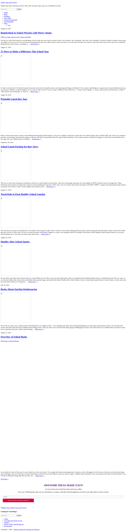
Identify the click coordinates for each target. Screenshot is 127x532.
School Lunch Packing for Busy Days (19, 146)
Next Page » (4, 479)
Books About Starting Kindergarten (19, 289)
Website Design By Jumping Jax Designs (26, 529)
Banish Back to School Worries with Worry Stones (26, 33)
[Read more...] (35, 44)
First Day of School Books (14, 337)
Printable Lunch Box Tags (14, 99)
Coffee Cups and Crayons (9, 2)
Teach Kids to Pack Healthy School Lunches (23, 194)
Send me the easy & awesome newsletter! (18, 500)
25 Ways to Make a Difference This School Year (25, 51)
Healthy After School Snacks (15, 241)
